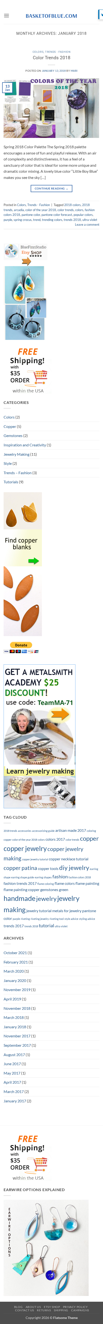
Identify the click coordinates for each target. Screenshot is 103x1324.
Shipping (61, 1310)
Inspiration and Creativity (25, 445)
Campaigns (80, 1310)
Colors (38, 51)
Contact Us (24, 1310)
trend (36, 220)
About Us (33, 1307)
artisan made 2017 (70, 830)
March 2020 (14, 971)
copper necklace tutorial (68, 859)
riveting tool (57, 918)
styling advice (87, 918)
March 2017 (14, 1091)
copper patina (20, 867)
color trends (65, 210)
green (63, 889)
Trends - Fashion (57, 51)
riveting (25, 918)
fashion (60, 876)
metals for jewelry (66, 910)
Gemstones (13, 435)
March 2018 (14, 1017)
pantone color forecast (56, 215)
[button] (6, 15)
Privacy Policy (75, 1307)
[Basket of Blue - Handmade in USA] (51, 15)
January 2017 (15, 1101)
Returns (44, 1310)
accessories (24, 830)
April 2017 (12, 1082)
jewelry (46, 898)
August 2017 (14, 1054)
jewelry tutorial (39, 910)
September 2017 (17, 1045)
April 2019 (12, 999)
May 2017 (12, 1073)
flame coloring (45, 883)
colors (79, 210)
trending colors (52, 220)
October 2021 (15, 952)
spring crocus (23, 220)
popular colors (83, 215)
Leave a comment (87, 224)
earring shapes (43, 877)
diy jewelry (74, 867)
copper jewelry (25, 848)
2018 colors (72, 205)
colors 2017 (55, 839)
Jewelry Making (16, 454)
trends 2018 (72, 220)
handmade (19, 898)
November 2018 (17, 1008)
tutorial (46, 925)
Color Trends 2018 (51, 57)
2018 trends (10, 830)
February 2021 (16, 962)
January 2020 (15, 980)
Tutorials (11, 481)
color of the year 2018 (40, 210)
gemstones (49, 889)
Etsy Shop (52, 1307)
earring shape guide (22, 877)
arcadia (19, 210)
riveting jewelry (40, 918)
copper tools (48, 868)
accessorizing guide (43, 830)
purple (8, 220)
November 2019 (17, 989)
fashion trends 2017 (20, 883)
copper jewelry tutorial (35, 859)
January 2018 (15, 1026)
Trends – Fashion (18, 472)
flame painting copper (22, 889)
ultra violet (89, 220)
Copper (10, 426)
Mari (74, 70)
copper (89, 838)
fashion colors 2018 (80, 877)
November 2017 (17, 1036)
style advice (71, 918)
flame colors (65, 883)
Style (8, 463)
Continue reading (52, 188)
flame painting (87, 883)
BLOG (18, 1307)
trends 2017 (14, 925)
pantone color (31, 215)
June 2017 (12, 1063)
